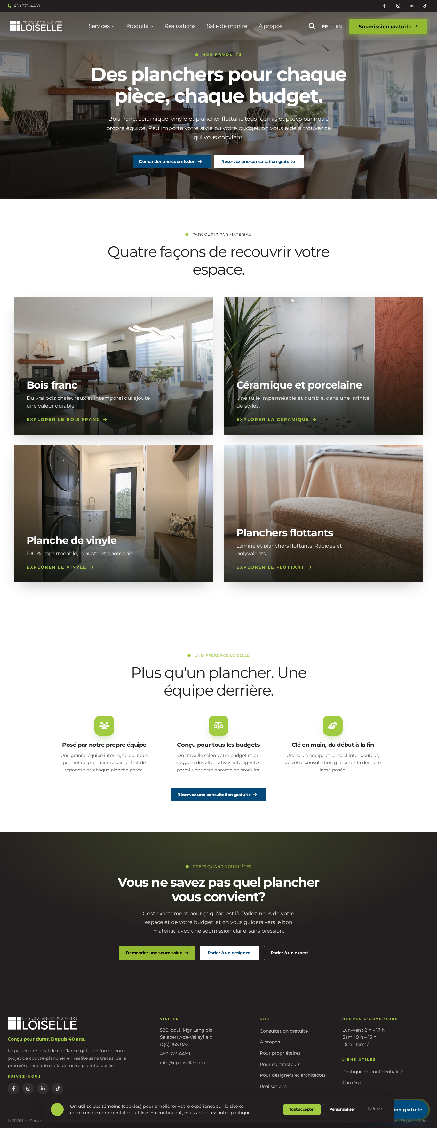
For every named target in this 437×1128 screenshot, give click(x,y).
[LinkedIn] (411, 6)
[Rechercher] (312, 26)
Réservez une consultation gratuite (258, 161)
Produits (137, 26)
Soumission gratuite (385, 26)
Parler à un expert (289, 952)
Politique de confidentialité (372, 1071)
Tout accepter (302, 1109)
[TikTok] (424, 6)
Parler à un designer (229, 952)
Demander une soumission (167, 161)
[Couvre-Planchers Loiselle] (36, 26)
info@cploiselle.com (182, 1063)
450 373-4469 (27, 6)
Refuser (375, 1109)
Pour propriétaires (280, 1053)
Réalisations (179, 26)
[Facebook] (384, 6)
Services (99, 26)
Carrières (352, 1082)
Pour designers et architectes (293, 1075)
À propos (270, 26)
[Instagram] (397, 6)
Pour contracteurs (280, 1064)
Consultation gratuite (284, 1031)
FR (325, 26)
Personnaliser (342, 1109)
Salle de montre (227, 26)
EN (339, 26)
